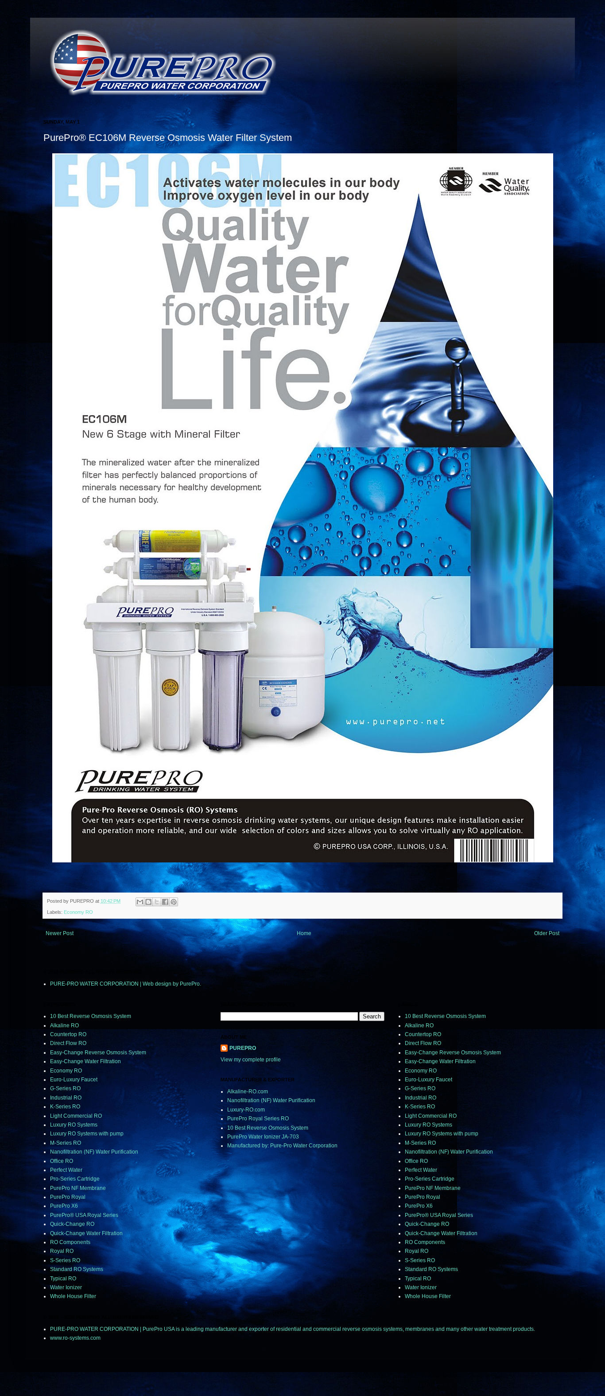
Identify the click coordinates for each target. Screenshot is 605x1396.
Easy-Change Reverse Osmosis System (98, 1052)
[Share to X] (156, 901)
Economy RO (78, 912)
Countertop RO (68, 1034)
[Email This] (140, 901)
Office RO (61, 1161)
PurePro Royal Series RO (258, 1118)
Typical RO (63, 1278)
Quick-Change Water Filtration (86, 1233)
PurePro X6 (64, 1206)
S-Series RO (65, 1260)
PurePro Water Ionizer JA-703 (263, 1137)
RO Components (70, 1242)
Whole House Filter (73, 1296)
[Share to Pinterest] (173, 901)
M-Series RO (65, 1143)
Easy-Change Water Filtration (85, 1061)
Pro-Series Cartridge (75, 1179)
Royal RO (62, 1251)
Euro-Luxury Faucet (73, 1079)
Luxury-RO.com (246, 1110)
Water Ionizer (66, 1287)
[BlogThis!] (148, 901)
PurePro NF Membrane (78, 1188)
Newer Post (60, 933)
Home (304, 933)
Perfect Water (66, 1170)
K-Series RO (65, 1107)
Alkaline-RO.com (247, 1091)
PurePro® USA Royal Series (84, 1215)
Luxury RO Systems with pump (87, 1134)
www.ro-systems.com (75, 1338)
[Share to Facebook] (165, 901)
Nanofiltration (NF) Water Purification (94, 1152)
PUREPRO (242, 1048)
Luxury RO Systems (73, 1125)
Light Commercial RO (76, 1116)
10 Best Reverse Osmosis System (90, 1016)
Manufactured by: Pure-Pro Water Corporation (282, 1146)
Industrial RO (65, 1098)
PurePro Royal (67, 1197)
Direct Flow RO (68, 1043)
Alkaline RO (64, 1025)
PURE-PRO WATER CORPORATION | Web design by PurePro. (125, 984)
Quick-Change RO (72, 1224)
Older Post (546, 933)
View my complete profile (251, 1060)
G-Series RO (65, 1088)
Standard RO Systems (76, 1269)
